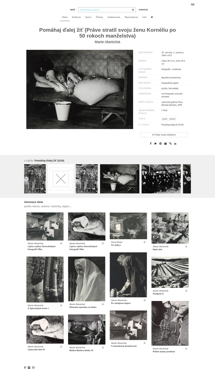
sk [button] (193, 4)
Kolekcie (76, 17)
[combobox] (107, 9)
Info (144, 17)
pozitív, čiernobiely (169, 88)
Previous (26, 179)
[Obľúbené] (152, 17)
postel (164, 119)
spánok (172, 119)
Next (188, 179)
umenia (143, 9)
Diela (65, 17)
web (72, 9)
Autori (88, 17)
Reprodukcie (131, 17)
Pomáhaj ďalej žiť (169, 124)
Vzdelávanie (114, 17)
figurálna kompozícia (171, 77)
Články (99, 17)
